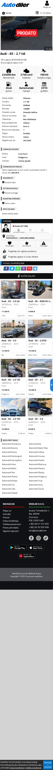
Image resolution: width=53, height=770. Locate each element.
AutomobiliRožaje (9, 480)
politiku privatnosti (33, 767)
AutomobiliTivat (35, 480)
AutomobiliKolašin (37, 460)
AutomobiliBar (35, 443)
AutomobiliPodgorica (38, 476)
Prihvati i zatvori (48, 765)
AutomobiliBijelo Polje (38, 447)
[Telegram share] (35, 269)
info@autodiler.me (37, 530)
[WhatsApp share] (18, 269)
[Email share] (29, 269)
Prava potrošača (11, 527)
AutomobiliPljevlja (36, 472)
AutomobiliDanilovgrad (12, 456)
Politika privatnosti (12, 524)
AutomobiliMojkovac (37, 464)
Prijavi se (7, 510)
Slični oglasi (28, 276)
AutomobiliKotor (9, 464)
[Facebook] (31, 538)
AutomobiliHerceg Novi (12, 460)
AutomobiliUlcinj (36, 484)
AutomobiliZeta (8, 488)
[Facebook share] (6, 269)
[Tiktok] (45, 538)
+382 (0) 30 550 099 (39, 527)
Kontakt (7, 514)
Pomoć (6, 517)
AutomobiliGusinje (37, 456)
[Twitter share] (12, 269)
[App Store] (36, 548)
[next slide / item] (50, 33)
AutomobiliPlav (8, 472)
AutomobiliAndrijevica (11, 443)
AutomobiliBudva (9, 452)
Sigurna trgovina (11, 531)
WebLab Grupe (34, 573)
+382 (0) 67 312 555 (39, 523)
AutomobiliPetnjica (37, 468)
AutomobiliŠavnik (36, 488)
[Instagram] (38, 538)
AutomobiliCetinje (36, 452)
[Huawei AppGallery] (26, 556)
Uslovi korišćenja (10, 520)
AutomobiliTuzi (8, 484)
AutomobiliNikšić (9, 468)
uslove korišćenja (17, 767)
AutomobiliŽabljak (10, 492)
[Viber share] (23, 269)
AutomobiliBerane (10, 447)
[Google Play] (17, 548)
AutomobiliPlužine (10, 476)
